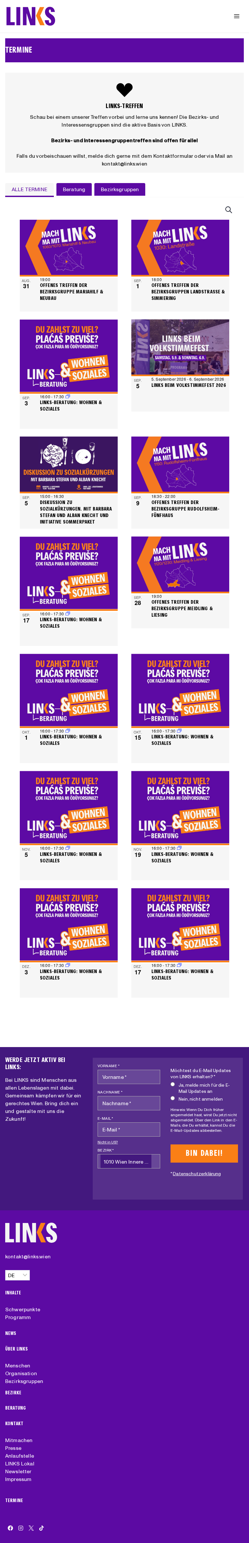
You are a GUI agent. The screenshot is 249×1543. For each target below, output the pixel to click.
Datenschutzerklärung (197, 1173)
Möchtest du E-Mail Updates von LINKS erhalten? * (201, 1073)
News (11, 1333)
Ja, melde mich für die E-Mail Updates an (204, 1088)
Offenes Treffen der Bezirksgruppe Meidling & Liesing (182, 608)
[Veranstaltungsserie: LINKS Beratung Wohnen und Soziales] (67, 613)
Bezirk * (106, 1150)
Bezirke (13, 1393)
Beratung (15, 1408)
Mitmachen (18, 1440)
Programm (18, 1317)
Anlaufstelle (19, 1456)
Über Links (16, 1349)
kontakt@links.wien (28, 1256)
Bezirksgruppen (24, 1381)
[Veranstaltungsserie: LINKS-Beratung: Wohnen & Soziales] (67, 396)
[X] (31, 1528)
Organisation (21, 1373)
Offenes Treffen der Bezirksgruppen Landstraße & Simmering (188, 291)
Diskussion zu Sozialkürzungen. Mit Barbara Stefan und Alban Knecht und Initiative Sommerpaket (76, 512)
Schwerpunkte (22, 1309)
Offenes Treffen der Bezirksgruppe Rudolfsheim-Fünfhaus (185, 508)
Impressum (18, 1479)
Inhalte (13, 1293)
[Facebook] (10, 1528)
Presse (13, 1448)
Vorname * (109, 1066)
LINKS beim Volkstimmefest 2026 (188, 385)
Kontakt (14, 1423)
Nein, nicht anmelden (201, 1099)
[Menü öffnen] (237, 16)
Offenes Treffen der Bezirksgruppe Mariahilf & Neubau (71, 291)
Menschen (17, 1365)
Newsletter (18, 1471)
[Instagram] (21, 1528)
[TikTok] (41, 1528)
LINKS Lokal (19, 1463)
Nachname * (110, 1092)
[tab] (29, 190)
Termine (14, 1500)
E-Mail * (105, 1118)
